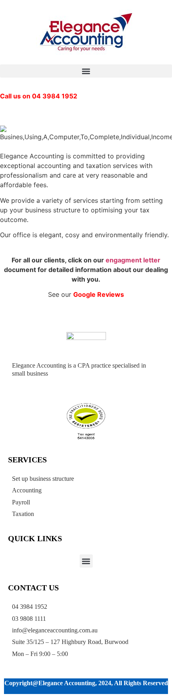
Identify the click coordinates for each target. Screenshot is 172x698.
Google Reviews (98, 294)
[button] (86, 71)
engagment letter (133, 260)
